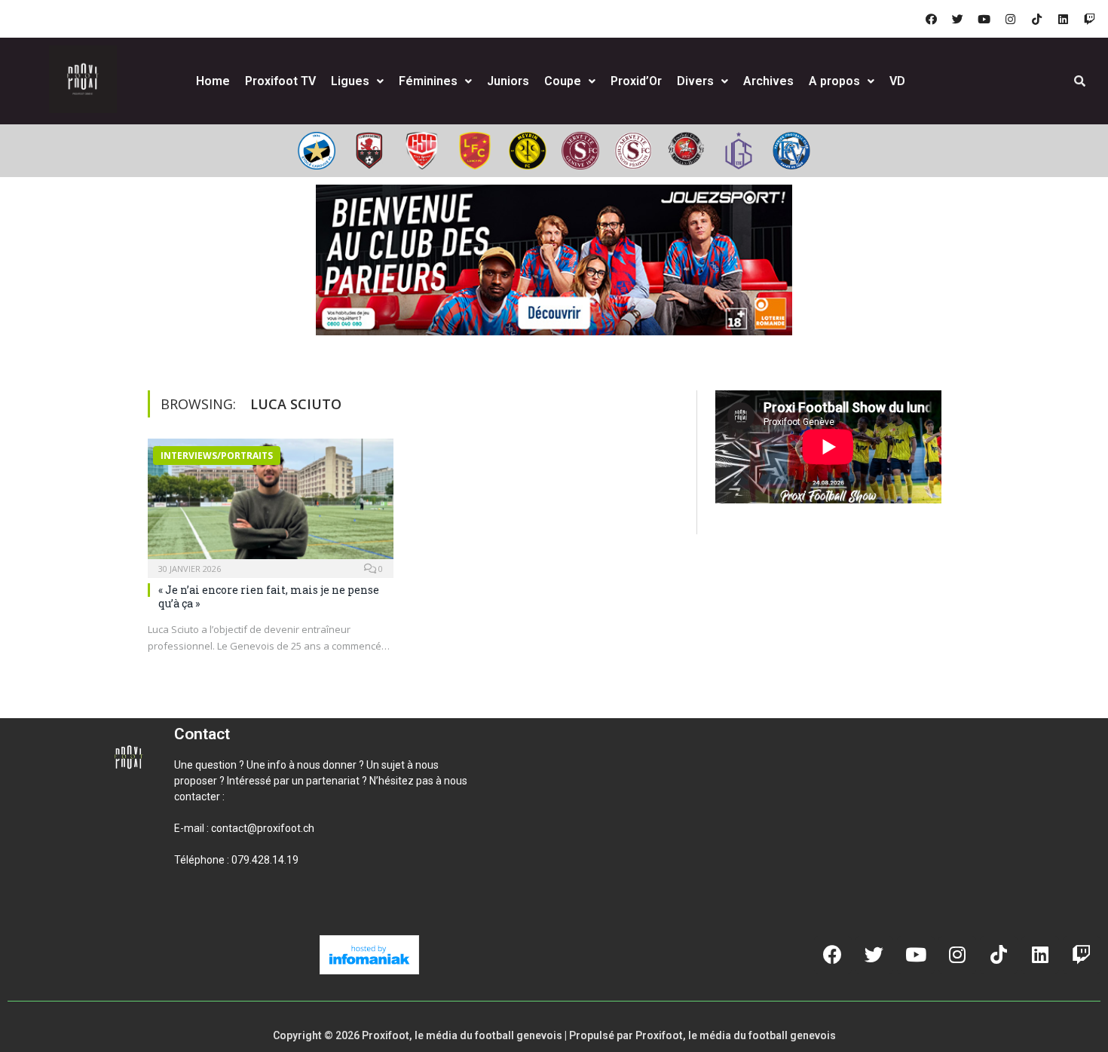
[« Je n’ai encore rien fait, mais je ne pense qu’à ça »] (270, 503)
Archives (768, 81)
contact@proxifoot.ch (262, 828)
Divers (695, 81)
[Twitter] (957, 19)
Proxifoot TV (280, 81)
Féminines (428, 81)
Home (213, 81)
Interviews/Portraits (217, 455)
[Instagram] (1010, 19)
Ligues (350, 81)
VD (897, 81)
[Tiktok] (1036, 19)
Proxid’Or (636, 81)
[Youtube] (983, 19)
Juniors (508, 81)
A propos (834, 81)
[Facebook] (931, 19)
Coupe (562, 81)
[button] (192, 911)
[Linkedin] (1062, 19)
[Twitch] (1089, 19)
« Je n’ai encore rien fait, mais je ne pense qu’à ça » (268, 596)
